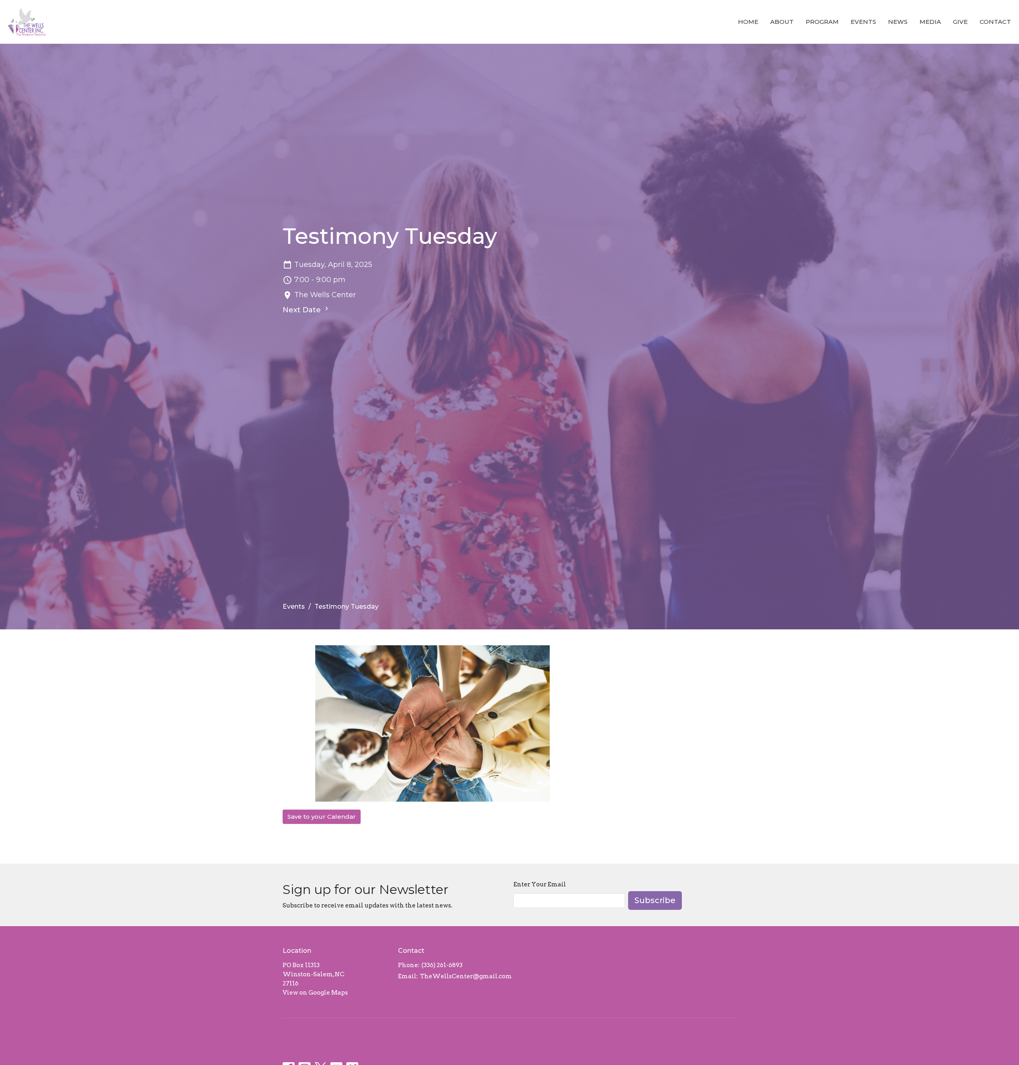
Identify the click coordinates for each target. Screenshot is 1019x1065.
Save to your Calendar (321, 816)
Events (863, 21)
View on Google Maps (315, 992)
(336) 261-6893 (442, 965)
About (782, 21)
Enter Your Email (539, 884)
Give (960, 21)
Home (748, 21)
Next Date (303, 310)
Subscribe (654, 900)
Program (822, 21)
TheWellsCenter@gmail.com (466, 976)
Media (930, 21)
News (898, 21)
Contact (995, 21)
